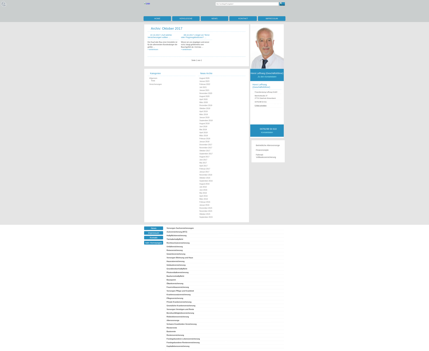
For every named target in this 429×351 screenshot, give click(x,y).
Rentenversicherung (175, 335)
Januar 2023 (204, 81)
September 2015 (206, 217)
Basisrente (171, 331)
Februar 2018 (204, 139)
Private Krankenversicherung (179, 302)
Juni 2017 (203, 160)
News (214, 18)
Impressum (272, 18)
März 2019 (203, 114)
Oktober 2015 (204, 214)
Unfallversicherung (175, 247)
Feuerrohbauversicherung (178, 287)
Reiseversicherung (175, 250)
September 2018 (206, 120)
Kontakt (243, 18)
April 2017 (203, 166)
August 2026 (204, 78)
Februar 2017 (204, 169)
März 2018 (203, 136)
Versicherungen (155, 84)
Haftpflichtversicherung (177, 235)
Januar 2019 (204, 117)
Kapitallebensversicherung (178, 346)
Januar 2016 (204, 205)
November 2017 (205, 148)
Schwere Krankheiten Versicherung (182, 324)
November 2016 (205, 175)
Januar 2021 (204, 90)
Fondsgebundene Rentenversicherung (183, 343)
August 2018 (204, 123)
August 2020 (204, 96)
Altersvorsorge (173, 320)
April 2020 (203, 99)
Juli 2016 (203, 187)
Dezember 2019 (205, 105)
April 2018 (203, 133)
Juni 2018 (203, 126)
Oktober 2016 (204, 178)
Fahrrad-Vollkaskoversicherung (266, 156)
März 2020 (203, 102)
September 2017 (206, 154)
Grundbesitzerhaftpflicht (177, 269)
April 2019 (203, 111)
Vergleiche (185, 18)
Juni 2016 (203, 190)
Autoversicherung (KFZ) (177, 232)
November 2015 (205, 211)
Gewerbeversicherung (176, 254)
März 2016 (203, 199)
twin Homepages (153, 243)
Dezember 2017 (205, 145)
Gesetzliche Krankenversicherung (181, 306)
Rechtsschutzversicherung (178, 243)
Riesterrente (172, 328)
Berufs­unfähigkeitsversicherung (180, 313)
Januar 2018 (204, 142)
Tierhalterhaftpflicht (175, 239)
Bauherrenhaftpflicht (175, 276)
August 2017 (204, 157)
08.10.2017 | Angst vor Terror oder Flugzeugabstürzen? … (195, 36)
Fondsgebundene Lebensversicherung (183, 339)
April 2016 (203, 196)
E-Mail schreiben (261, 105)
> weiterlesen (153, 49)
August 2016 (204, 184)
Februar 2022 (204, 84)
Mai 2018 (203, 129)
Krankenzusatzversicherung (179, 295)
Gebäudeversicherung (176, 265)
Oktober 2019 (204, 108)
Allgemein (153, 78)
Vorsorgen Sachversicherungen (180, 228)
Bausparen (171, 280)
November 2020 (205, 93)
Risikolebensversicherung (178, 317)
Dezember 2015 (205, 208)
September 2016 (206, 181)
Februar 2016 (204, 202)
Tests (153, 81)
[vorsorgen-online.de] (147, 3)
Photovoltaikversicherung (178, 272)
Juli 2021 (203, 87)
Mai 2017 (203, 163)
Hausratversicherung (176, 261)
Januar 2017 (204, 172)
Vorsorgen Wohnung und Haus (180, 258)
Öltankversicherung (175, 283)
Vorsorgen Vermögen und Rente (180, 309)
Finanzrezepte (262, 150)
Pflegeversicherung (175, 298)
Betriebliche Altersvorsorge (268, 145)
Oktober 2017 (204, 151)
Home (157, 18)
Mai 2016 (203, 193)
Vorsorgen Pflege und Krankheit (180, 291)
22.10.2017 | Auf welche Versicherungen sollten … (160, 36)
